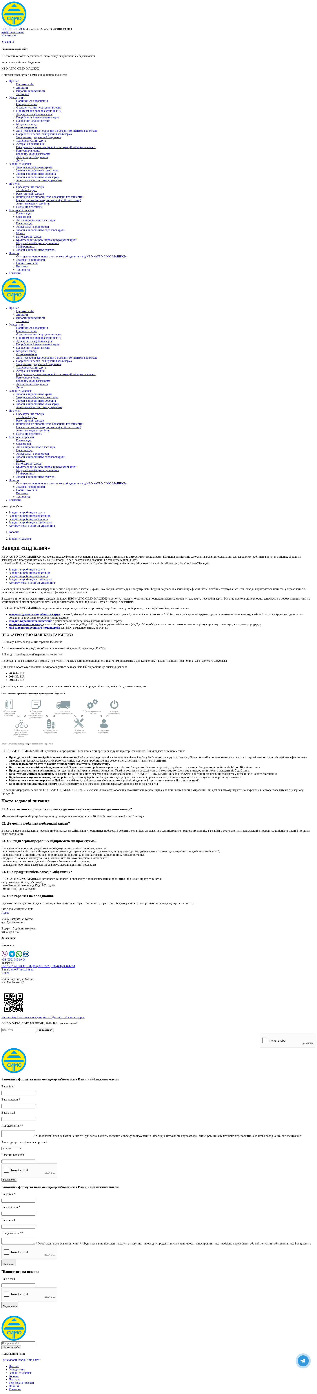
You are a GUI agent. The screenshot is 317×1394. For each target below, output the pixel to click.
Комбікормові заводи (29, 236)
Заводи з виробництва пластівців (37, 170)
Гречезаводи (24, 213)
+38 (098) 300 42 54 (63, 966)
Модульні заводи (26, 124)
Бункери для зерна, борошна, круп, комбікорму (33, 152)
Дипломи (22, 87)
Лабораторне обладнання (32, 157)
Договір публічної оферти (68, 1017)
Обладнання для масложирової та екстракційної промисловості (56, 147)
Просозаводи (24, 223)
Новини (14, 253)
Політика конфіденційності (34, 1017)
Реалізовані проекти (21, 210)
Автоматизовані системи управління (39, 180)
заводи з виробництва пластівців (30, 621)
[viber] (4, 956)
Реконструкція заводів (30, 193)
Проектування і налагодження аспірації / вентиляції (48, 200)
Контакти (15, 273)
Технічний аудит (26, 190)
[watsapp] (19, 956)
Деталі (20, 160)
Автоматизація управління (33, 203)
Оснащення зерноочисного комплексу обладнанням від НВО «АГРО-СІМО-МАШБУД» (71, 256)
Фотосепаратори (26, 127)
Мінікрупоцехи (25, 246)
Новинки (22, 100)
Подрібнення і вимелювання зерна (37, 117)
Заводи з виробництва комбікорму (37, 177)
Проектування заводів (30, 187)
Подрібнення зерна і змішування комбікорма (44, 134)
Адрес (5, 912)
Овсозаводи (23, 216)
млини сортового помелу (25, 624)
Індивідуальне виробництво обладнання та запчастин (49, 196)
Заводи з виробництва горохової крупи (40, 230)
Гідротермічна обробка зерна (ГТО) (38, 110)
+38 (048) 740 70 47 (13, 28)
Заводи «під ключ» (20, 163)
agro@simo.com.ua (12, 32)
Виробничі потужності (30, 91)
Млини (20, 233)
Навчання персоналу (29, 206)
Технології (22, 94)
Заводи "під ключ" (29, 1359)
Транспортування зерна (31, 140)
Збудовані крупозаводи (30, 259)
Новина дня (8, 35)
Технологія (23, 269)
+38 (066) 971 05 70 (38, 966)
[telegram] (12, 956)
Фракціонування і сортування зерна (38, 107)
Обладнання (16, 97)
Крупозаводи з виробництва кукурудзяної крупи (46, 239)
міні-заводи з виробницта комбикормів (34, 627)
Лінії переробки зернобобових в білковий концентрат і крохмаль (56, 130)
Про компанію (25, 84)
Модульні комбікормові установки (37, 243)
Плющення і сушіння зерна (33, 120)
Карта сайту (9, 1017)
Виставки (22, 266)
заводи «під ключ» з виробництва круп (34, 614)
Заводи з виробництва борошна (36, 173)
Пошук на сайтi (11, 1347)
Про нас (14, 81)
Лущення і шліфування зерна (34, 114)
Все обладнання (38, 100)
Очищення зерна (26, 104)
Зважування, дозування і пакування (38, 137)
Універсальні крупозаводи (32, 226)
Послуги (14, 183)
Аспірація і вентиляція (30, 143)
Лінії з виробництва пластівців (35, 220)
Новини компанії (27, 263)
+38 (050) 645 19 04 (13, 959)
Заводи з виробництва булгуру (35, 249)
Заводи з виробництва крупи (34, 167)
